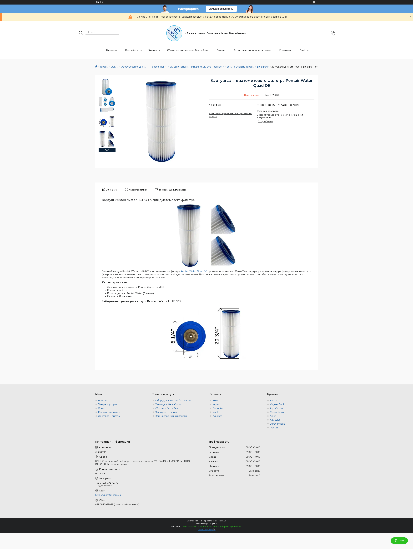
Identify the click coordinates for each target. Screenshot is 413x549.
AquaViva (275, 419)
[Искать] (81, 33)
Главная (111, 50)
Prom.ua (222, 521)
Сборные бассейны (166, 408)
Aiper (273, 416)
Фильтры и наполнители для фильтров (189, 66)
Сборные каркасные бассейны (187, 50)
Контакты (285, 50)
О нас (101, 408)
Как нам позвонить (109, 412)
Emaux (217, 400)
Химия (152, 50)
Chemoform (277, 412)
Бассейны (132, 50)
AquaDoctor (277, 408)
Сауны (221, 50)
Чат (401, 540)
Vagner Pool (277, 404)
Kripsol (216, 404)
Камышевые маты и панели (171, 416)
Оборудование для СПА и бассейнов (143, 66)
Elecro (273, 400)
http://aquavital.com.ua (108, 495)
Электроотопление (166, 412)
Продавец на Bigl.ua (206, 523)
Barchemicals (277, 423)
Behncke (218, 408)
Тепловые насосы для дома (252, 50)
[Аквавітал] (174, 33)
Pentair (274, 427)
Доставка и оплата (109, 416)
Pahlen (217, 412)
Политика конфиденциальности (225, 526)
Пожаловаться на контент (195, 526)
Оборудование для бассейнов (173, 400)
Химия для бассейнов (168, 404)
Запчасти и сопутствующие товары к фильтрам (240, 66)
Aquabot (217, 416)
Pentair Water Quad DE (194, 271)
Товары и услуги (109, 66)
